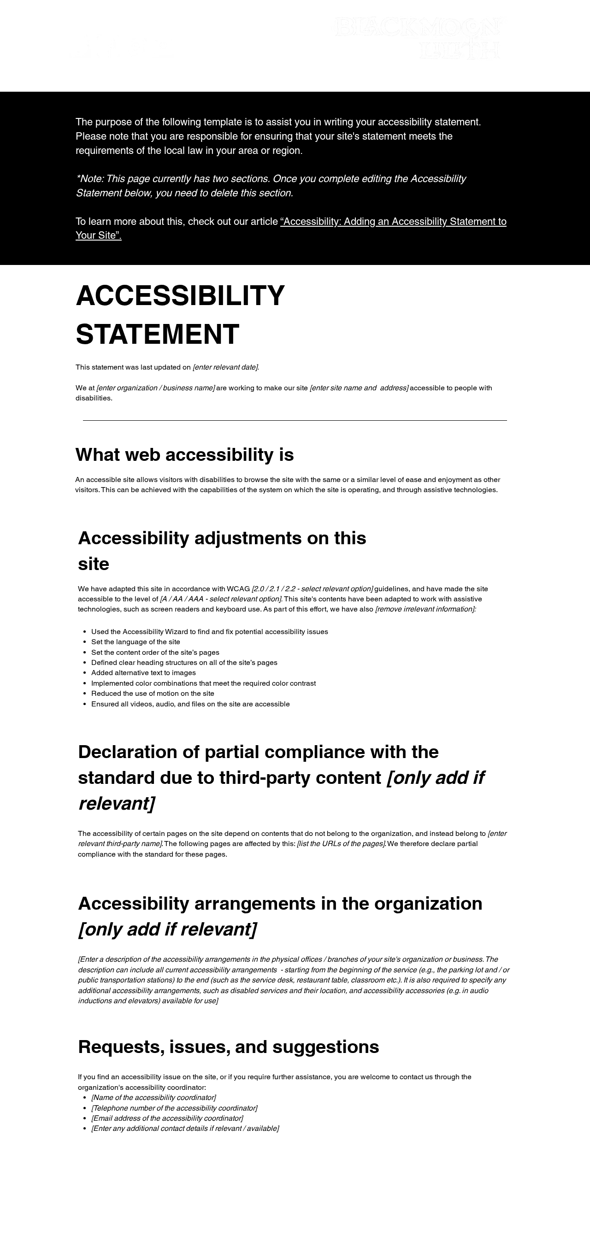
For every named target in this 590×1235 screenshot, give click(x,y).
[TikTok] (80, 46)
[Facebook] (108, 46)
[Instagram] (136, 46)
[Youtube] (163, 46)
